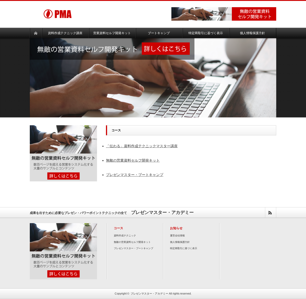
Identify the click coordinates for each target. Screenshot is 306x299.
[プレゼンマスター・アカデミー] (57, 7)
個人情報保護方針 (180, 242)
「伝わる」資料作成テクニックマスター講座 (142, 146)
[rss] (270, 212)
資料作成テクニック (125, 235)
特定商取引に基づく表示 (183, 248)
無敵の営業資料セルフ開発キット (133, 160)
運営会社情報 (177, 235)
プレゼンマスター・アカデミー (149, 293)
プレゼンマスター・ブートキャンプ (134, 175)
